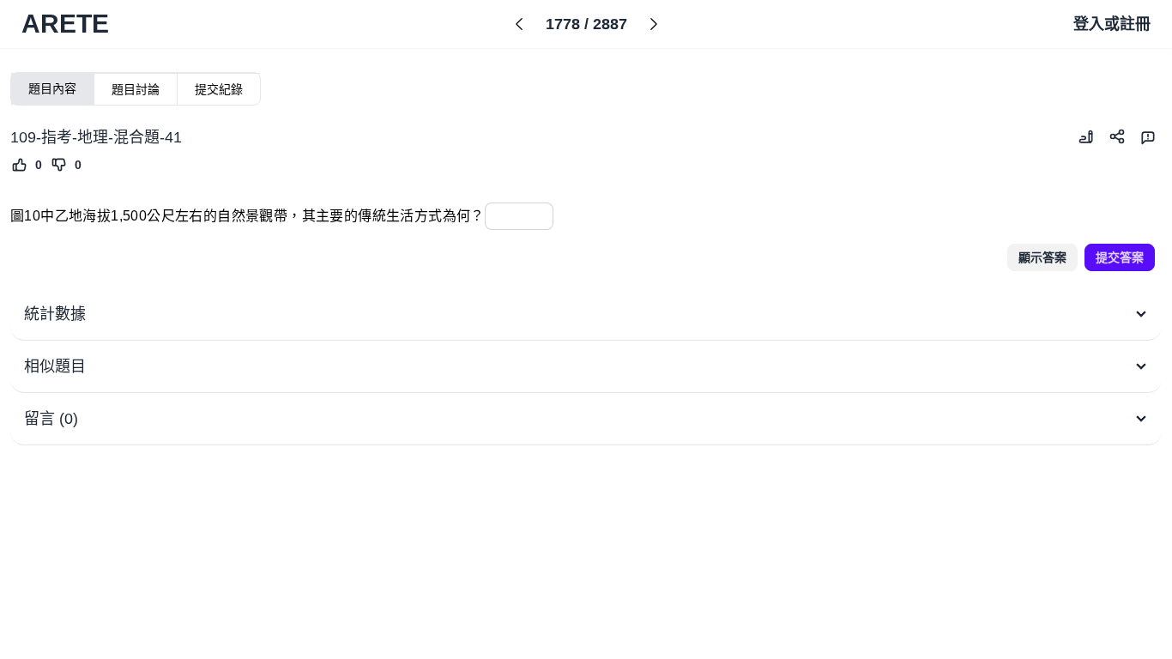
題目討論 (136, 89)
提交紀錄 (219, 89)
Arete (65, 23)
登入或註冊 (1112, 24)
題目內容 (52, 88)
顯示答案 (1042, 257)
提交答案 (1120, 257)
